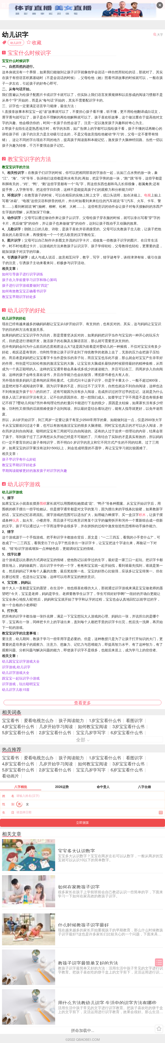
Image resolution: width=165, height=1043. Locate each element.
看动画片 (10, 776)
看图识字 (134, 720)
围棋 (43, 503)
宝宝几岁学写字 (91, 732)
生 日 (8, 812)
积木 (142, 514)
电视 (147, 195)
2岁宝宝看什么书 (55, 732)
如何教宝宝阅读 (92, 726)
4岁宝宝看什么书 (18, 726)
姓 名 (8, 796)
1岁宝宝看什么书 (105, 720)
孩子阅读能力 (71, 720)
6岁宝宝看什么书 (127, 732)
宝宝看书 (10, 720)
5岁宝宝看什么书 (18, 732)
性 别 (8, 804)
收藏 (36, 42)
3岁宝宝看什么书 (128, 726)
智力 (32, 391)
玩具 (15, 520)
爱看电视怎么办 (39, 720)
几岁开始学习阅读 (56, 726)
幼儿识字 (16, 43)
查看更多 (82, 702)
